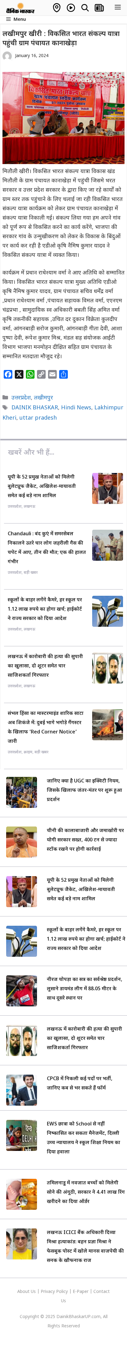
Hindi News (76, 408)
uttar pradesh (38, 418)
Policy (62, 1292)
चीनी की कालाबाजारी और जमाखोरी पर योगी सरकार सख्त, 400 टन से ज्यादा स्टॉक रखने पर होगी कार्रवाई (85, 840)
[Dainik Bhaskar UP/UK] (20, 8)
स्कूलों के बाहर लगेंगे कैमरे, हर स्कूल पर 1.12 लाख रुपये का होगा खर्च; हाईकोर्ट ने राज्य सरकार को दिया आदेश (45, 609)
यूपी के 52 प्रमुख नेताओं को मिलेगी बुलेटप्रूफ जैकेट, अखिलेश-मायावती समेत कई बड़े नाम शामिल (42, 486)
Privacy (48, 1292)
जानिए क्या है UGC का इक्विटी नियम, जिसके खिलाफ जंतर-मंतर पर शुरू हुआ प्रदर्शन (84, 790)
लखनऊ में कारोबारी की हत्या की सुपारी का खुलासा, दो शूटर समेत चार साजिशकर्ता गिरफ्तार (45, 666)
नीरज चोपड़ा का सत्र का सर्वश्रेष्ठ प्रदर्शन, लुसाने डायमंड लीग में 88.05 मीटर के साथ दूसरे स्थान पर (84, 989)
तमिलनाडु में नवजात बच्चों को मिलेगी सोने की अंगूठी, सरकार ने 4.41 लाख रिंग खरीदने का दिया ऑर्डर (86, 1192)
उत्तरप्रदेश (21, 398)
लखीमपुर (43, 398)
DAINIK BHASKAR (34, 408)
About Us (27, 1292)
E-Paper (80, 1292)
